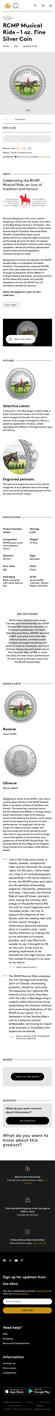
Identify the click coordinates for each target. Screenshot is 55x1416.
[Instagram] (10, 1260)
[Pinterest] (22, 1260)
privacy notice (20, 1293)
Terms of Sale (15, 1405)
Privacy (30, 1402)
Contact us (43, 1291)
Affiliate (40, 1405)
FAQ (5, 1334)
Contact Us (9, 1363)
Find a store (45, 157)
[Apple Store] (15, 1391)
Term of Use (44, 1402)
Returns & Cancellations (16, 1343)
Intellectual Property (12, 1402)
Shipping (8, 1338)
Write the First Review (27, 1076)
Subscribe (27, 1310)
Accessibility (9, 1372)
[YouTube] (16, 1260)
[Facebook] (4, 1260)
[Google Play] (39, 1391)
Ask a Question (27, 1121)
